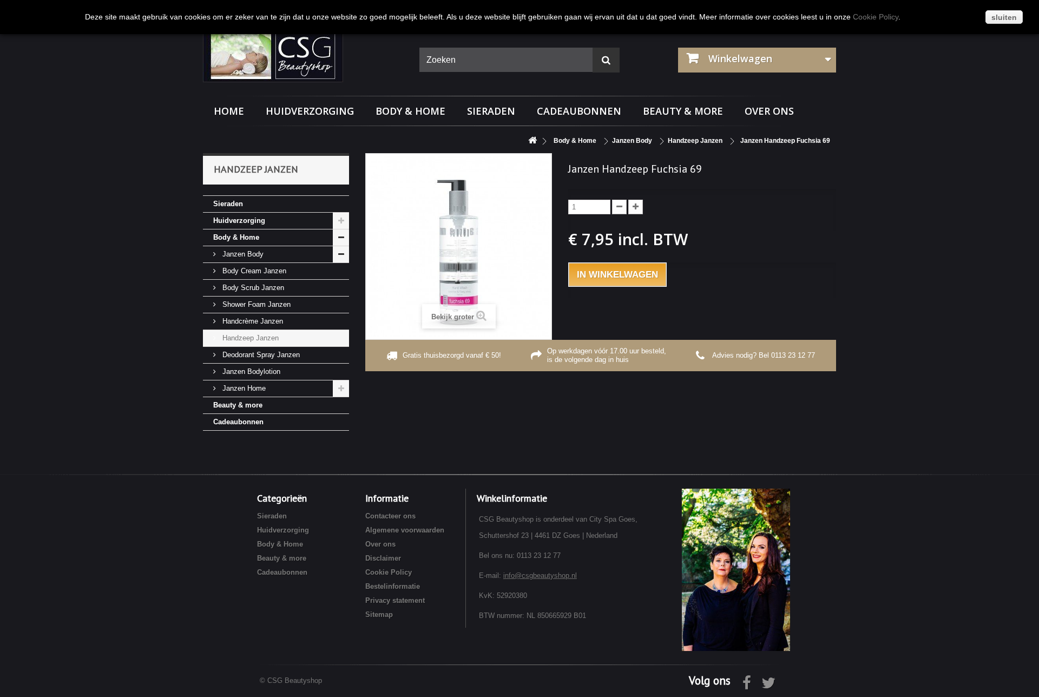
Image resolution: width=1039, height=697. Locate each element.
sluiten (1004, 17)
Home (229, 110)
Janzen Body (242, 254)
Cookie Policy (388, 572)
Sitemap (379, 614)
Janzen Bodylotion (250, 371)
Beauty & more (683, 110)
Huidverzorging (310, 110)
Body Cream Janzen (253, 271)
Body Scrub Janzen (252, 288)
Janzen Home (243, 388)
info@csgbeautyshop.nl (540, 575)
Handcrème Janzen (251, 321)
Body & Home (410, 110)
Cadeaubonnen (579, 110)
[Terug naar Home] (532, 141)
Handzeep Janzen (249, 338)
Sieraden (491, 110)
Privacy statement (395, 600)
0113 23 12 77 (793, 355)
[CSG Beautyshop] (303, 55)
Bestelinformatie (392, 586)
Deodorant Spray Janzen (260, 355)
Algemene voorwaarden (404, 530)
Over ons (769, 110)
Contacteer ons (390, 516)
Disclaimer (383, 558)
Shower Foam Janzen (255, 304)
